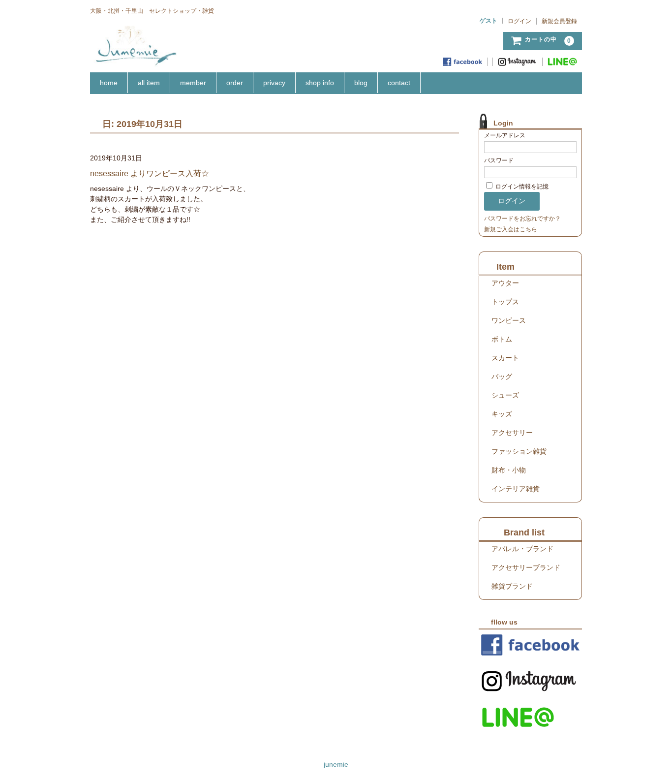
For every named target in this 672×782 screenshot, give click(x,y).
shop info (319, 83)
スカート (505, 358)
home (109, 83)
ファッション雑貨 (519, 451)
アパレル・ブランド (522, 549)
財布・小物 (508, 470)
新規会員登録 (559, 21)
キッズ (501, 414)
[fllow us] (530, 645)
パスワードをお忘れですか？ (522, 218)
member (193, 83)
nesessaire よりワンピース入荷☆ (153, 173)
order (234, 83)
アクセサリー (512, 433)
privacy (274, 83)
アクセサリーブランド (525, 567)
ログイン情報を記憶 (521, 186)
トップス (505, 302)
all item (149, 83)
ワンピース (508, 320)
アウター (505, 283)
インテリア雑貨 (515, 489)
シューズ (505, 395)
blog (360, 83)
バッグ (501, 376)
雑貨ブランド (512, 586)
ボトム (501, 339)
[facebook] (463, 62)
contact (399, 83)
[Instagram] (518, 62)
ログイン (519, 21)
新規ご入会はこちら (510, 229)
